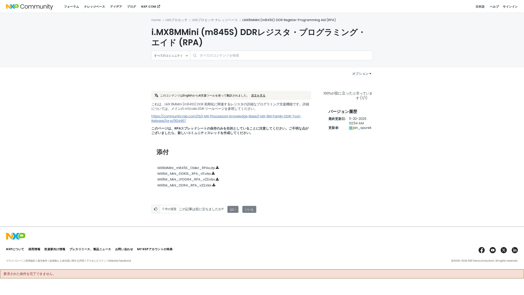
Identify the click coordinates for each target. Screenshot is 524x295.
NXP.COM (148, 7)
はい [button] (233, 209)
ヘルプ (494, 7)
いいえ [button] (249, 209)
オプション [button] (360, 73)
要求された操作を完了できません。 (29, 274)
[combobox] (281, 55)
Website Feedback (119, 261)
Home (156, 20)
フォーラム (71, 7)
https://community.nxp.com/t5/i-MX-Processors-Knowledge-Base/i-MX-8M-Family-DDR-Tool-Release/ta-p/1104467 (226, 118)
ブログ (131, 7)
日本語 (480, 7)
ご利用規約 (29, 261)
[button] (156, 209)
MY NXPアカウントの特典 (155, 249)
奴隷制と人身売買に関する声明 (67, 261)
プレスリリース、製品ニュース (90, 249)
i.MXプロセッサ (176, 20)
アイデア (116, 7)
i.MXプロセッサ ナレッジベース (215, 20)
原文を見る (258, 95)
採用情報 (34, 249)
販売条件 (42, 261)
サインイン (510, 7)
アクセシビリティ (96, 261)
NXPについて (15, 249)
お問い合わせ (124, 249)
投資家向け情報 (54, 249)
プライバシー (13, 261)
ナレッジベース (94, 7)
